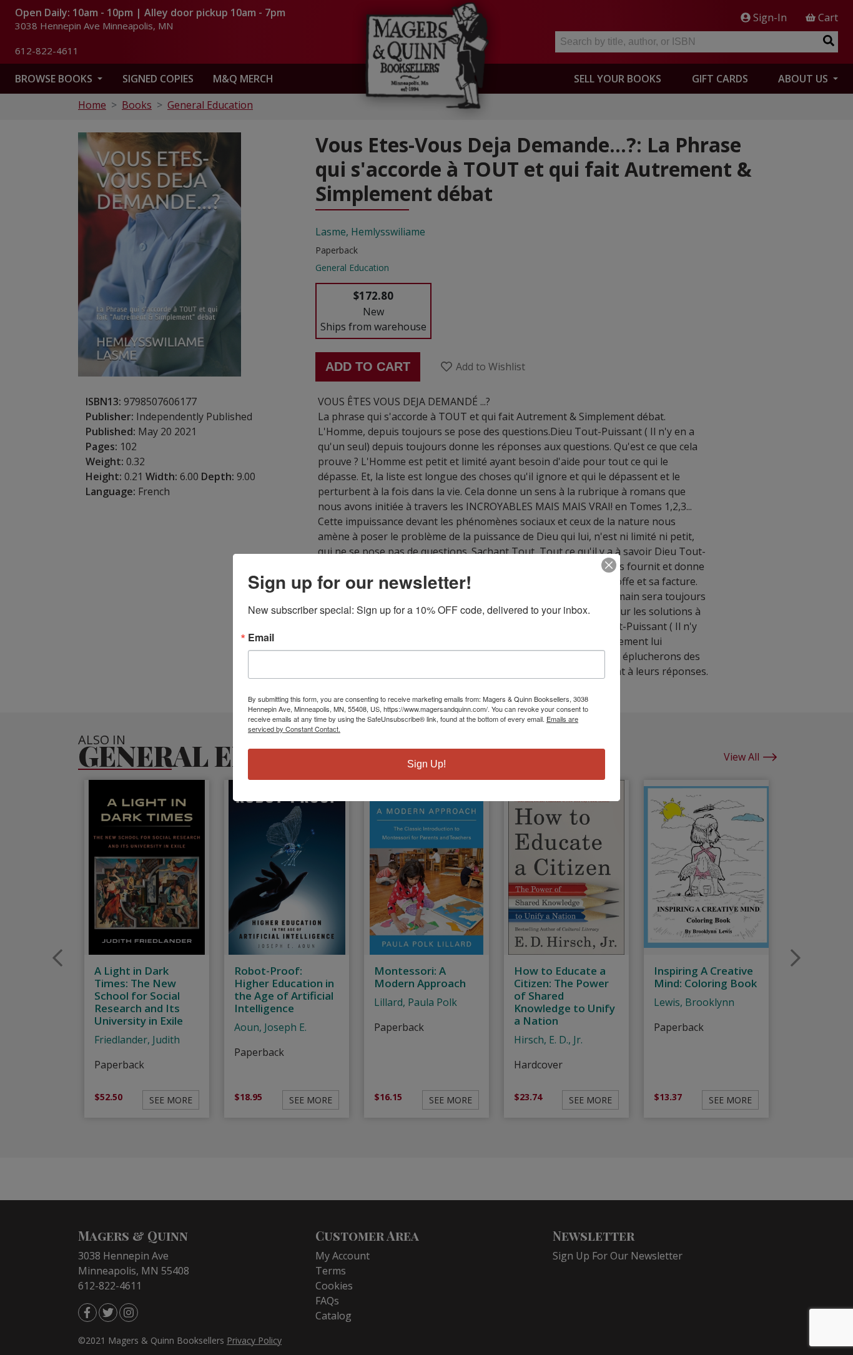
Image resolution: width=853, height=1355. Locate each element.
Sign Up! (426, 764)
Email (261, 638)
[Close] (608, 565)
